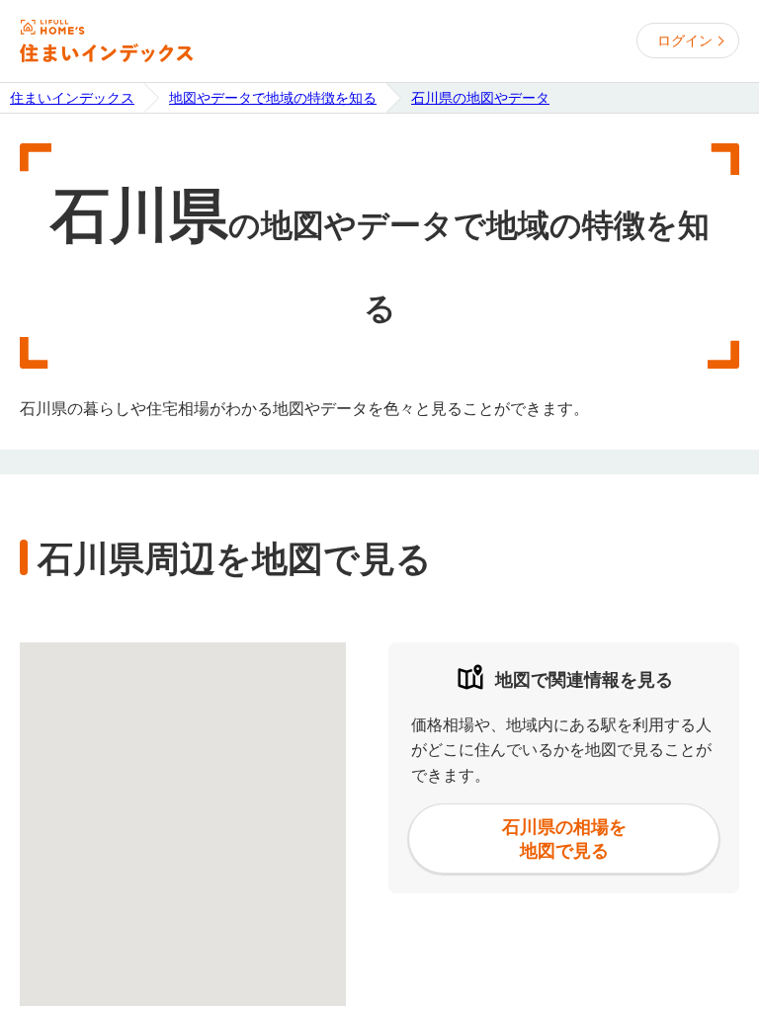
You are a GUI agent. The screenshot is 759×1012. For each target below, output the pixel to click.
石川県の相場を (564, 838)
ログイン (685, 40)
